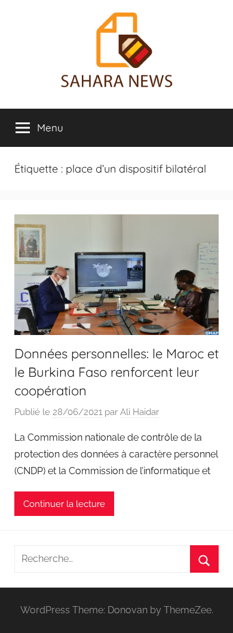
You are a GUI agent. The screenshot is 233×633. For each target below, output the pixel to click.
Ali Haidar (139, 412)
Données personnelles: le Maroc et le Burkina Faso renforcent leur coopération (116, 372)
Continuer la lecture (64, 504)
